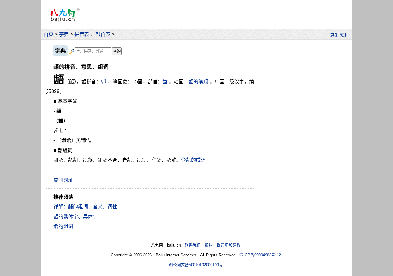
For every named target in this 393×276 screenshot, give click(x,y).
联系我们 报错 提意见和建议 (213, 245)
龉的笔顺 (198, 81)
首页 (48, 34)
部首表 (102, 34)
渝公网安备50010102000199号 (196, 264)
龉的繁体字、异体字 (75, 216)
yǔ (103, 81)
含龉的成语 (193, 160)
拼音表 (81, 34)
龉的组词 (63, 226)
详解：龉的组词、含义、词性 (85, 206)
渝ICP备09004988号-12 (260, 255)
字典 (64, 34)
